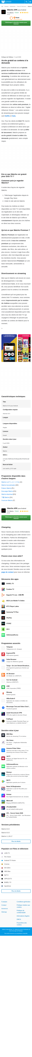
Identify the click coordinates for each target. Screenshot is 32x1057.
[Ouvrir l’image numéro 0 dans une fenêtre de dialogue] (9, 348)
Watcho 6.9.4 (5, 829)
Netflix (7, 116)
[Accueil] (2, 6)
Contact (3, 905)
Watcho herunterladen (8, 485)
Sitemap (4, 912)
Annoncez (4, 908)
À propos (4, 901)
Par (10, 12)
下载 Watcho (5, 497)
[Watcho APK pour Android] (3, 12)
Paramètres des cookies (22, 924)
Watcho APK (16, 10)
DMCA (19, 919)
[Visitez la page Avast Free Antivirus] (16, 18)
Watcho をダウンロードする (10, 482)
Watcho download (7, 494)
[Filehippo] (6, 2)
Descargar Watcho (7, 491)
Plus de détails (16, 841)
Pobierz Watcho (6, 488)
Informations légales (23, 916)
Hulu (14, 116)
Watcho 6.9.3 (5, 832)
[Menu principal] (30, 2)
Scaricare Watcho (7, 500)
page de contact (7, 572)
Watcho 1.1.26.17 (6, 836)
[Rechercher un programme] (26, 2)
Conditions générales (23, 901)
